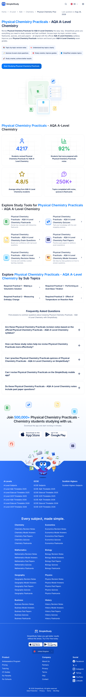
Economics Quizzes (53, 540)
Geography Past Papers (24, 586)
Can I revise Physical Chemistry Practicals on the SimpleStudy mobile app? (40, 373)
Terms (44, 672)
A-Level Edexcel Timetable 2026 (16, 503)
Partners (45, 665)
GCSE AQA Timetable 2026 (44, 500)
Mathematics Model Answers (26, 558)
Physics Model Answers (54, 583)
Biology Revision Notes (54, 554)
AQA (20, 12)
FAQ (43, 676)
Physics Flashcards (52, 593)
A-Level (13, 12)
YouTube (79, 677)
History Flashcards (52, 618)
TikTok (78, 673)
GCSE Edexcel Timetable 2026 (46, 503)
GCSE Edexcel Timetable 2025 (46, 492)
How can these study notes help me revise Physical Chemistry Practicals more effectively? (36, 345)
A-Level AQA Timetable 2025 (15, 489)
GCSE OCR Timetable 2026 (44, 507)
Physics (48, 575)
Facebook (80, 661)
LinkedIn (79, 681)
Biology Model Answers (54, 558)
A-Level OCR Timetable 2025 (15, 496)
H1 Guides (6, 672)
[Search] (66, 4)
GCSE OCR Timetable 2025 (44, 496)
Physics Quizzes (51, 590)
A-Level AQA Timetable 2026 (15, 500)
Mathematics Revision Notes (26, 554)
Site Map (56, 691)
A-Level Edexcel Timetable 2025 (16, 492)
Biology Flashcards (52, 568)
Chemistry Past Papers (24, 536)
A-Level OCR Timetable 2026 (15, 507)
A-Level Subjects (10, 485)
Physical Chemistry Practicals (48, 12)
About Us (46, 661)
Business (19, 600)
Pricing (5, 665)
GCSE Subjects (40, 485)
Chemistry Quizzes (22, 540)
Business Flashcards (23, 618)
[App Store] (30, 434)
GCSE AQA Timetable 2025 (44, 489)
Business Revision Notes (24, 604)
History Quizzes (51, 615)
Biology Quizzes (51, 565)
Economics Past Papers (54, 536)
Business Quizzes (21, 615)
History (48, 600)
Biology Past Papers (53, 561)
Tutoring (5, 668)
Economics (50, 525)
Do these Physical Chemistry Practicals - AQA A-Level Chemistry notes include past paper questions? (41, 388)
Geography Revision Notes (25, 579)
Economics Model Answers (55, 532)
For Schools (6, 679)
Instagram (80, 669)
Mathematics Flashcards (24, 568)
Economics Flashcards (54, 543)
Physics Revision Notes (54, 579)
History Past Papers (53, 611)
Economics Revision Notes (55, 529)
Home (4, 12)
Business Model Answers (24, 608)
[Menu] (83, 4)
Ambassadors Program (11, 661)
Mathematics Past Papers (25, 561)
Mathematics (20, 550)
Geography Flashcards (24, 593)
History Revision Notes (54, 604)
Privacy (45, 668)
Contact (45, 679)
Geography (20, 575)
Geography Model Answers (25, 583)
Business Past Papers (23, 611)
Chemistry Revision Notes (25, 529)
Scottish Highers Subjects (72, 485)
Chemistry (30, 12)
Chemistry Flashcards (23, 543)
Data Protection (32, 691)
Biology (48, 550)
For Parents (6, 676)
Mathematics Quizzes (23, 565)
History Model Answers (54, 608)
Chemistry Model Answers (25, 532)
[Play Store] (55, 434)
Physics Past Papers (53, 586)
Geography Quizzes (22, 590)
